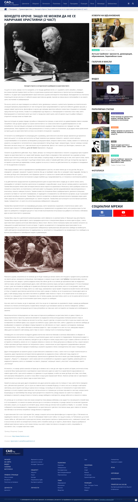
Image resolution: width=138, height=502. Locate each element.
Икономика (61, 485)
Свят (85, 459)
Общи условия (8, 477)
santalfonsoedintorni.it (27, 441)
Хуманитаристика (25, 9)
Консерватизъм (62, 470)
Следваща (92, 188)
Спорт (86, 470)
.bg (11, 3)
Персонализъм (62, 475)
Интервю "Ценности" (37, 464)
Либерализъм (62, 467)
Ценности (7, 490)
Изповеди (101, 4)
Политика (61, 465)
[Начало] (5, 9)
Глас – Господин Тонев (91, 485)
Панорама (13, 9)
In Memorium (115, 489)
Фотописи (8, 469)
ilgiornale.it (14, 441)
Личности (46, 4)
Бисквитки (7, 479)
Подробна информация (106, 499)
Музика (86, 472)
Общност (33, 472)
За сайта (7, 462)
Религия (60, 488)
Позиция (87, 488)
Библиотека (112, 4)
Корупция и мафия (116, 462)
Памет (33, 475)
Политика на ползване (11, 482)
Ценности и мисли (36, 462)
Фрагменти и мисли (37, 459)
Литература (87, 475)
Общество (61, 490)
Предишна (132, 188)
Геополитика (115, 459)
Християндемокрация (64, 472)
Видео (6, 464)
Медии (86, 490)
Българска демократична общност (121, 487)
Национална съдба (37, 479)
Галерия (7, 467)
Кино (85, 467)
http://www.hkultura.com (20, 436)
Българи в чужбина (37, 482)
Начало (7, 459)
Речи (92, 4)
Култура (33, 477)
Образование (62, 483)
